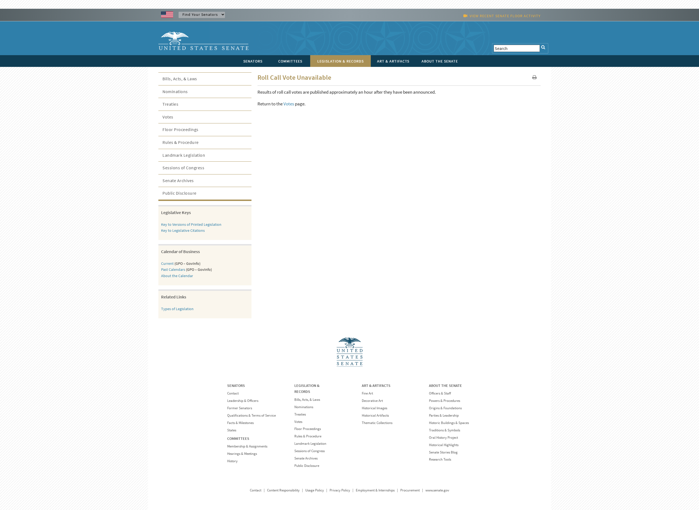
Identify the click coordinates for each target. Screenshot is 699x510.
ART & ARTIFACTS (376, 385)
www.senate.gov (437, 490)
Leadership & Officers (242, 400)
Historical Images (374, 408)
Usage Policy (314, 490)
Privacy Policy (340, 490)
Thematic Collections (377, 422)
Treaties (170, 104)
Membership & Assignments (247, 446)
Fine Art (367, 393)
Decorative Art (372, 400)
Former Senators (239, 408)
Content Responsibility (283, 490)
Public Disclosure (179, 193)
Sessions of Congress (183, 167)
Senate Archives (178, 180)
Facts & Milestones (240, 422)
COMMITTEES (238, 438)
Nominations (175, 91)
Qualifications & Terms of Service (251, 415)
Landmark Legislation (183, 155)
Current (167, 263)
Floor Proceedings (180, 129)
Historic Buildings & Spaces (449, 422)
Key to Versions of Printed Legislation (191, 224)
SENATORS (236, 385)
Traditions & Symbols (444, 430)
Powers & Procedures (444, 400)
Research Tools (440, 459)
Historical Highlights (443, 445)
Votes (288, 104)
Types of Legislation (177, 308)
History (232, 461)
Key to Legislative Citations (183, 230)
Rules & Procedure (180, 142)
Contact (233, 393)
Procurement (410, 490)
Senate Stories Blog (443, 452)
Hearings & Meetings (242, 453)
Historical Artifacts (375, 415)
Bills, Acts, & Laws (179, 78)
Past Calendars (173, 269)
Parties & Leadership (444, 415)
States (231, 430)
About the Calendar (177, 275)
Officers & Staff (440, 393)
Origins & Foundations (445, 408)
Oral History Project (443, 437)
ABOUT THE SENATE (445, 385)
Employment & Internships (375, 490)
